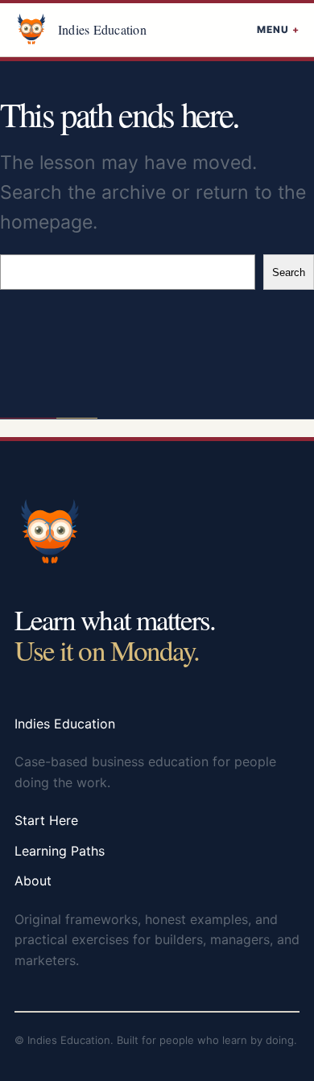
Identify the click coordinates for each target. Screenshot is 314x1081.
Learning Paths (59, 851)
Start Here (46, 820)
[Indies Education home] (31, 30)
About (33, 881)
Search (288, 272)
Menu (273, 29)
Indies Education (102, 29)
